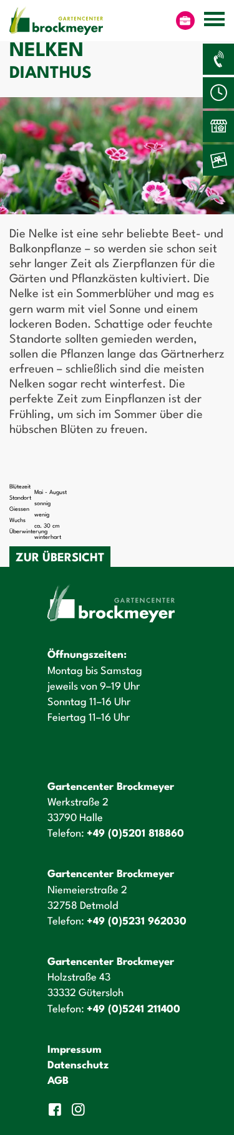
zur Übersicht (60, 558)
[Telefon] (218, 59)
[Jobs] (185, 20)
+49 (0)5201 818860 (135, 834)
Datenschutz (78, 1065)
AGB (58, 1081)
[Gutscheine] (218, 160)
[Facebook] (56, 1109)
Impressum (74, 1050)
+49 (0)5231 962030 (137, 921)
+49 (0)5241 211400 (133, 1009)
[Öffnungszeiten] (218, 92)
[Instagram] (80, 1109)
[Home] (56, 20)
